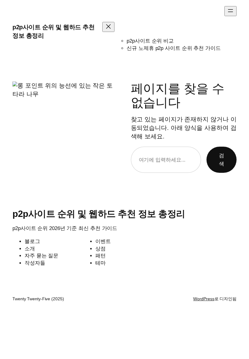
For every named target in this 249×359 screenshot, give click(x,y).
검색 (221, 160)
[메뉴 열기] (230, 11)
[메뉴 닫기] (108, 27)
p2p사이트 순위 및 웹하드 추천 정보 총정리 (98, 214)
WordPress (203, 298)
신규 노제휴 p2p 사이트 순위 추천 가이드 (174, 48)
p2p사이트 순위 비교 (150, 41)
